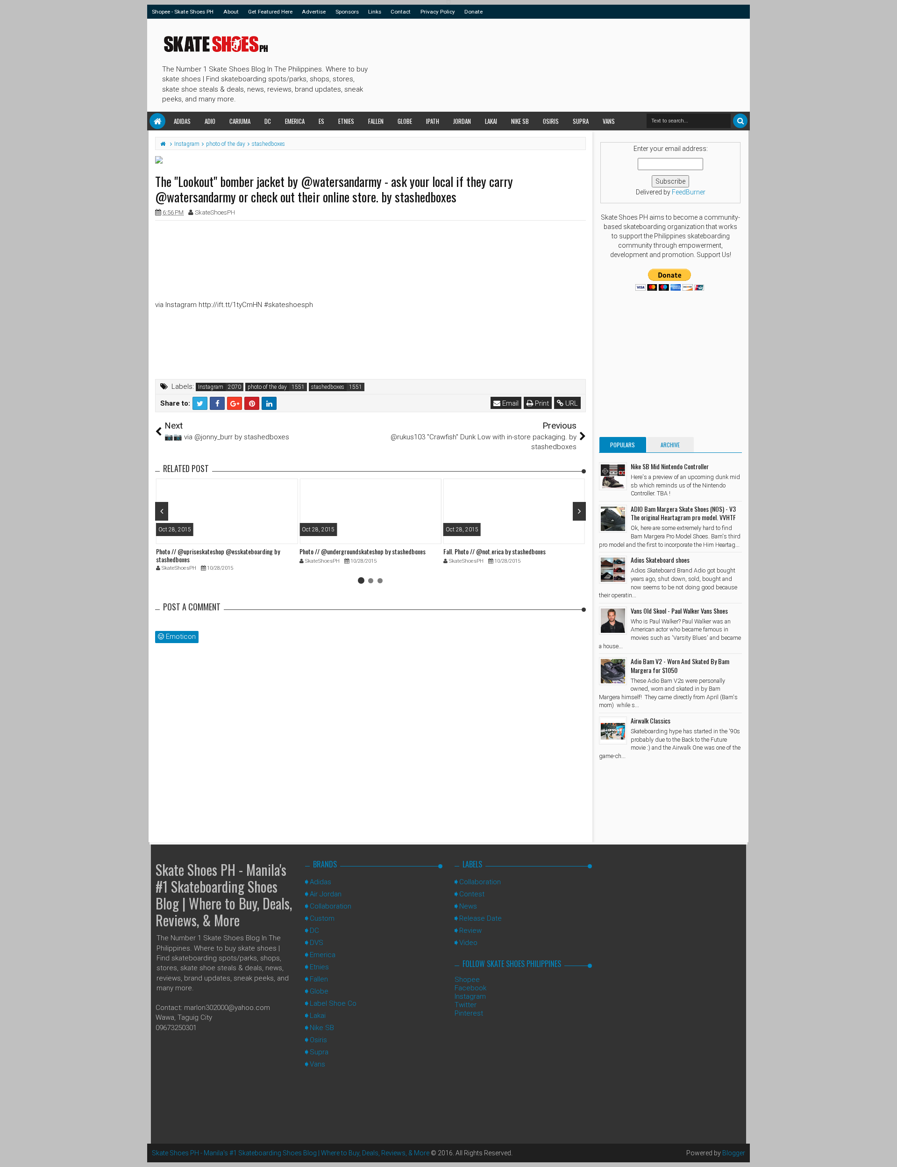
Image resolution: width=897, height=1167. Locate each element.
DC (267, 121)
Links (374, 11)
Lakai (491, 121)
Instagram (210, 387)
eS (321, 121)
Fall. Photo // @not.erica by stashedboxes (494, 551)
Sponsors (347, 11)
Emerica (295, 121)
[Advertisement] (541, 64)
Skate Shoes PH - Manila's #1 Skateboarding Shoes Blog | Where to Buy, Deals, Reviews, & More (224, 895)
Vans (609, 121)
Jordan (462, 121)
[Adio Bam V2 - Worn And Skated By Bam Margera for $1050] (613, 671)
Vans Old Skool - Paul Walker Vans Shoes (679, 611)
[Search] (740, 121)
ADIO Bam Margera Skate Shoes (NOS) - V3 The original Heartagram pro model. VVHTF (683, 513)
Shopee (467, 979)
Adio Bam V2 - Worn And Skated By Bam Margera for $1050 (680, 665)
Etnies (346, 121)
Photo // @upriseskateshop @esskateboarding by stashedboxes (218, 555)
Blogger (733, 1153)
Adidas (182, 121)
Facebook (470, 988)
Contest (471, 894)
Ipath (432, 121)
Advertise (314, 11)
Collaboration (330, 906)
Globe (405, 121)
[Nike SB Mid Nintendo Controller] (613, 476)
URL (570, 403)
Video (468, 942)
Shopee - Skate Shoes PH (183, 11)
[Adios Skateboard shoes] (613, 570)
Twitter (466, 1005)
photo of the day (267, 387)
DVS (316, 942)
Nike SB (520, 121)
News (468, 906)
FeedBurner (688, 192)
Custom (322, 918)
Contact (401, 11)
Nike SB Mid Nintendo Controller (670, 466)
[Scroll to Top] (885, 1150)
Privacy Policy (437, 11)
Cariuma (239, 121)
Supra (581, 121)
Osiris (551, 121)
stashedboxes (327, 387)
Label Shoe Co (333, 1003)
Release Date (480, 918)
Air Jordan (326, 894)
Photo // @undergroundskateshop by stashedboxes (362, 551)
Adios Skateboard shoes (660, 560)
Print (541, 403)
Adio (210, 121)
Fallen (376, 121)
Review (470, 930)
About (231, 11)
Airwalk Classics (650, 720)
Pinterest (469, 1013)
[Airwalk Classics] (613, 730)
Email (509, 403)
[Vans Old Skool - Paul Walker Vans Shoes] (613, 621)
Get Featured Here (270, 11)
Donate (473, 11)
